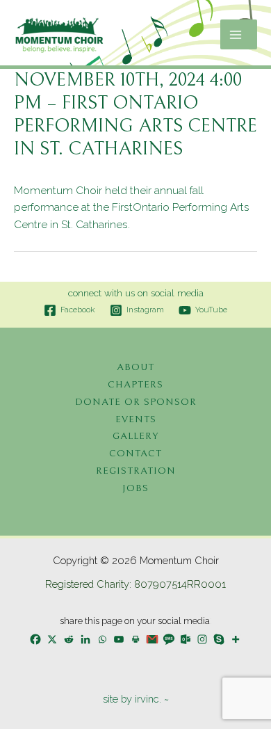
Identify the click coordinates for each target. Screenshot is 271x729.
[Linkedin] (85, 639)
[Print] (135, 639)
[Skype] (219, 639)
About (135, 367)
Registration (136, 470)
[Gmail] (152, 639)
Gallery (135, 436)
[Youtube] (119, 639)
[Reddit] (69, 639)
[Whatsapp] (102, 639)
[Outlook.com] (185, 639)
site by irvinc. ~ (136, 699)
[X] (52, 639)
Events (135, 419)
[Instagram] (202, 639)
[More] (236, 639)
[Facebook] (35, 639)
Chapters (135, 384)
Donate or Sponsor (136, 402)
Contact (135, 453)
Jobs (135, 488)
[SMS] (169, 639)
